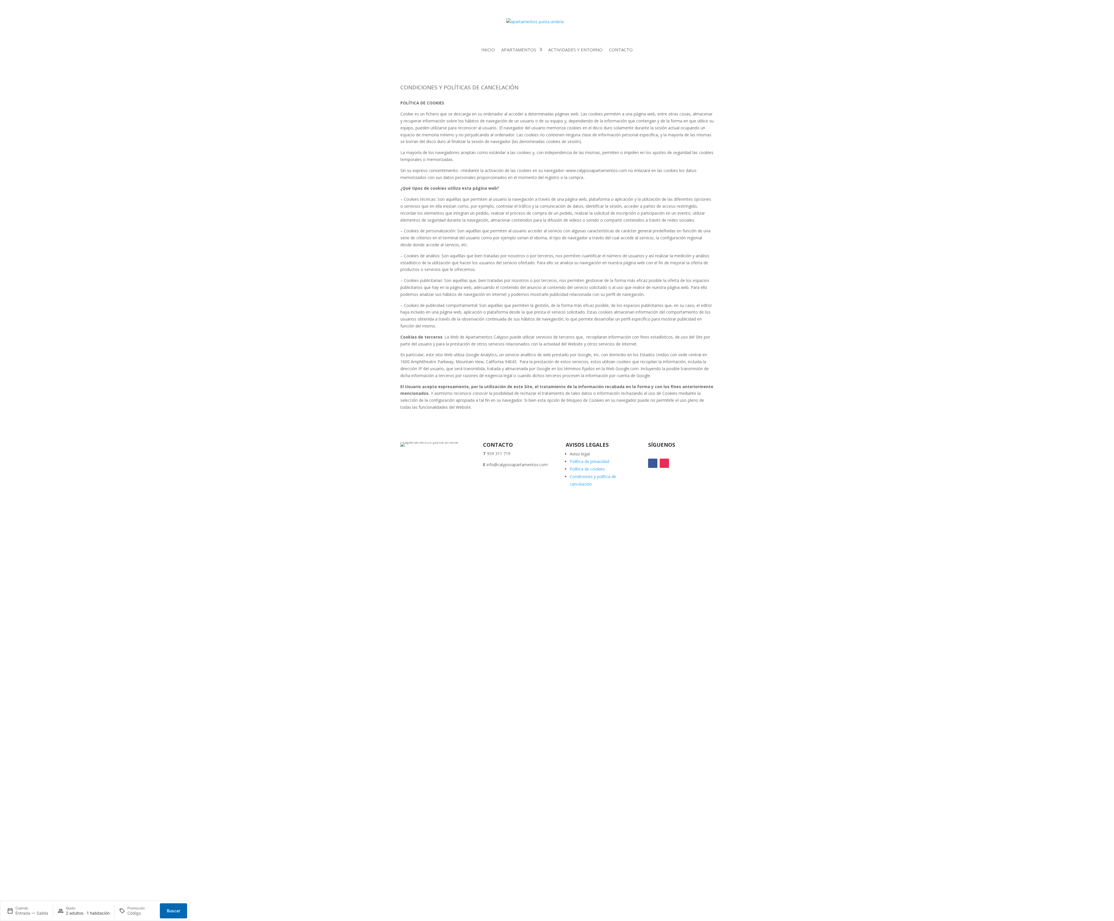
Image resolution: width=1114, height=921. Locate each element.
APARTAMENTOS (518, 50)
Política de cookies (587, 469)
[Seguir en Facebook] (652, 463)
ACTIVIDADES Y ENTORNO (575, 50)
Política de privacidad (589, 461)
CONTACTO (621, 50)
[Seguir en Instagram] (664, 463)
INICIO (488, 50)
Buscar (173, 910)
